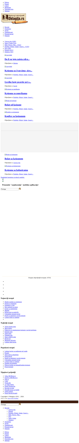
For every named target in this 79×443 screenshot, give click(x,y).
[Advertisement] (39, 126)
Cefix (6, 381)
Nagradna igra (9, 9)
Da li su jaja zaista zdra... (17, 59)
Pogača (7, 353)
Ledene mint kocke (10, 342)
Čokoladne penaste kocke (12, 314)
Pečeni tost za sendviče (12, 312)
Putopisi (7, 36)
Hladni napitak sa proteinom (13, 302)
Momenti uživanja (10, 340)
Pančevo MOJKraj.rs (11, 378)
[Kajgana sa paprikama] (12, 89)
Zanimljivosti (9, 32)
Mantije (7, 310)
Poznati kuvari (9, 34)
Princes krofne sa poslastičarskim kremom (17, 365)
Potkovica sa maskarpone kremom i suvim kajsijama (20, 330)
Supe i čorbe (12, 418)
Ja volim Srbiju (9, 384)
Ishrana (15, 63)
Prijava (7, 2)
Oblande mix (9, 335)
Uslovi (7, 6)
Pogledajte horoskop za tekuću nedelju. (13, 177)
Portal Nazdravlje (10, 386)
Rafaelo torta (8, 332)
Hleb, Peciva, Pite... (14, 415)
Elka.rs (7, 379)
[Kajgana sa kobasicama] (12, 166)
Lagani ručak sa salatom (12, 317)
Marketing (8, 7)
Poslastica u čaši (9, 305)
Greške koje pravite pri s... (18, 82)
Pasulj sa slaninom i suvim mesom (15, 315)
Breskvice (8, 339)
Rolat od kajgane (13, 104)
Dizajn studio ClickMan (13, 398)
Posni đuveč (8, 356)
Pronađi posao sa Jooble (12, 390)
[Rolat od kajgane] (10, 100)
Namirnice (8, 29)
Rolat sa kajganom (14, 158)
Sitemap (7, 11)
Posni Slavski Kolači (11, 393)
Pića (9, 416)
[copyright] (8, 55)
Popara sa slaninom (10, 303)
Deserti (10, 411)
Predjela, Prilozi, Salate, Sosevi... (23, 74)
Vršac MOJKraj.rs (10, 376)
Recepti (7, 27)
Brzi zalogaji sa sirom (11, 307)
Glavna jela (16, 163)
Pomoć (7, 4)
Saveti (6, 30)
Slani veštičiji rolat (10, 337)
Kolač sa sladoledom (11, 309)
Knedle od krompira (11, 363)
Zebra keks (8, 333)
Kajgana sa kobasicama (16, 170)
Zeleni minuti (9, 391)
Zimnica (10, 420)
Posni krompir (9, 367)
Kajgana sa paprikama (16, 93)
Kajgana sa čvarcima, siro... (18, 70)
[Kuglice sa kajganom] (12, 112)
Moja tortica (8, 328)
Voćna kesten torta (10, 326)
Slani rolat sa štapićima (11, 355)
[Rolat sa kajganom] (11, 154)
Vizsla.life (8, 383)
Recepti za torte (9, 388)
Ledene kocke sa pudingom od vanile (16, 351)
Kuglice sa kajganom (15, 116)
